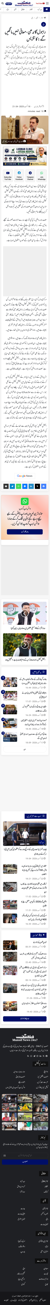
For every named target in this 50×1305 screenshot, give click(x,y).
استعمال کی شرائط (22, 1300)
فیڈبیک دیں (13, 1300)
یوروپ (22, 1252)
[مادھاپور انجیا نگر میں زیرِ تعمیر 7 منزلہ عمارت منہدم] (40, 1117)
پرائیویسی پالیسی (33, 1300)
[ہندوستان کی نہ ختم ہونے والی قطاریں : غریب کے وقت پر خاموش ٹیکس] (10, 956)
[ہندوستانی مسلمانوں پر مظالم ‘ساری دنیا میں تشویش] (10, 1006)
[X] (43, 1056)
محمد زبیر (36, 106)
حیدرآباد (40, 9)
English (8, 4)
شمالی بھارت (44, 1224)
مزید (25, 749)
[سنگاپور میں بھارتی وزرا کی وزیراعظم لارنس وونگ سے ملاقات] (10, 709)
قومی (15, 9)
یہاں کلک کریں (24, 531)
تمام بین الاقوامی (43, 1241)
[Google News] (24, 476)
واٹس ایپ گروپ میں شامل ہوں (15, 1087)
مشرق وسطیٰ (44, 1252)
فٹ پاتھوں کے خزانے (40, 942)
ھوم (42, 18)
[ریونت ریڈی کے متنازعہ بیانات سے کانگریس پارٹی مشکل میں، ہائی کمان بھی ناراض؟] (25, 1126)
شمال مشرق (21, 1219)
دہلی (32, 18)
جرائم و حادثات (43, 1279)
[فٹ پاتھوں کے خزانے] (10, 945)
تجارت (46, 1274)
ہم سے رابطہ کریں (42, 1082)
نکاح (46, 1284)
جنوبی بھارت (21, 1214)
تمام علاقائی (45, 1181)
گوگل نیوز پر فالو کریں (42, 1087)
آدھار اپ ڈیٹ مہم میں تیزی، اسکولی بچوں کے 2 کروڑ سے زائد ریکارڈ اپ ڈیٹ (34, 723)
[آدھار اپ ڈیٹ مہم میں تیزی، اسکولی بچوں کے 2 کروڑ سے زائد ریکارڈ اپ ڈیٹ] (10, 723)
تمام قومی (45, 1209)
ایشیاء (7, 9)
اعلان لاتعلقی (42, 1300)
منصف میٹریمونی (20, 1077)
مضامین (46, 1269)
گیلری (23, 1284)
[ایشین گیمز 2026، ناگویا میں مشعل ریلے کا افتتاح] (10, 904)
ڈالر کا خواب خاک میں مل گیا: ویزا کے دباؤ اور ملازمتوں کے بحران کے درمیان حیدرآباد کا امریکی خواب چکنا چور (34, 990)
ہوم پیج (46, 1072)
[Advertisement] (25, 91)
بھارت (23, 1209)
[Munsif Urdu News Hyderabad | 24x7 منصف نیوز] (24, 3)
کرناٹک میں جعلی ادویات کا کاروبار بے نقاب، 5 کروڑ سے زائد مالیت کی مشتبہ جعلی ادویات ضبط (33, 888)
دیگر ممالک (21, 1247)
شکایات (6, 1300)
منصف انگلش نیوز (42, 1077)
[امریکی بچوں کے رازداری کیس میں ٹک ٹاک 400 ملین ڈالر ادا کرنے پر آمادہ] (10, 918)
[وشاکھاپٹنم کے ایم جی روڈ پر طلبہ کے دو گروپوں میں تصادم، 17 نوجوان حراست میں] (40, 1126)
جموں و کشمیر (44, 1214)
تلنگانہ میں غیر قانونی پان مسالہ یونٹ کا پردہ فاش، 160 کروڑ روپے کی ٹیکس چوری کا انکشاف (34, 870)
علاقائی (23, 9)
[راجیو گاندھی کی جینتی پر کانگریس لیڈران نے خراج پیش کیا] (10, 696)
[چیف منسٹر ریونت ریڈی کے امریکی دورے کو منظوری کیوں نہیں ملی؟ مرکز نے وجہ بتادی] (9, 1098)
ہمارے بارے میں (19, 1072)
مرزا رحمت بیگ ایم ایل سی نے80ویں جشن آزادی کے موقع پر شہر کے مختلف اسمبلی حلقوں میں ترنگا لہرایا (33, 972)
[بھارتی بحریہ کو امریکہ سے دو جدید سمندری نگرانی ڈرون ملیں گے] (10, 737)
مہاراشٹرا (22, 1192)
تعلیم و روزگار (21, 1274)
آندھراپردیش (21, 1187)
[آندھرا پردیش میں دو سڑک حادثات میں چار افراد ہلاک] (25, 1107)
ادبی (24, 1269)
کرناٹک (46, 1192)
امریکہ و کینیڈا (21, 1241)
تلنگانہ (31, 9)
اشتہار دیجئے (21, 1082)
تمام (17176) (25, 1018)
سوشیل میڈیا (21, 1279)
